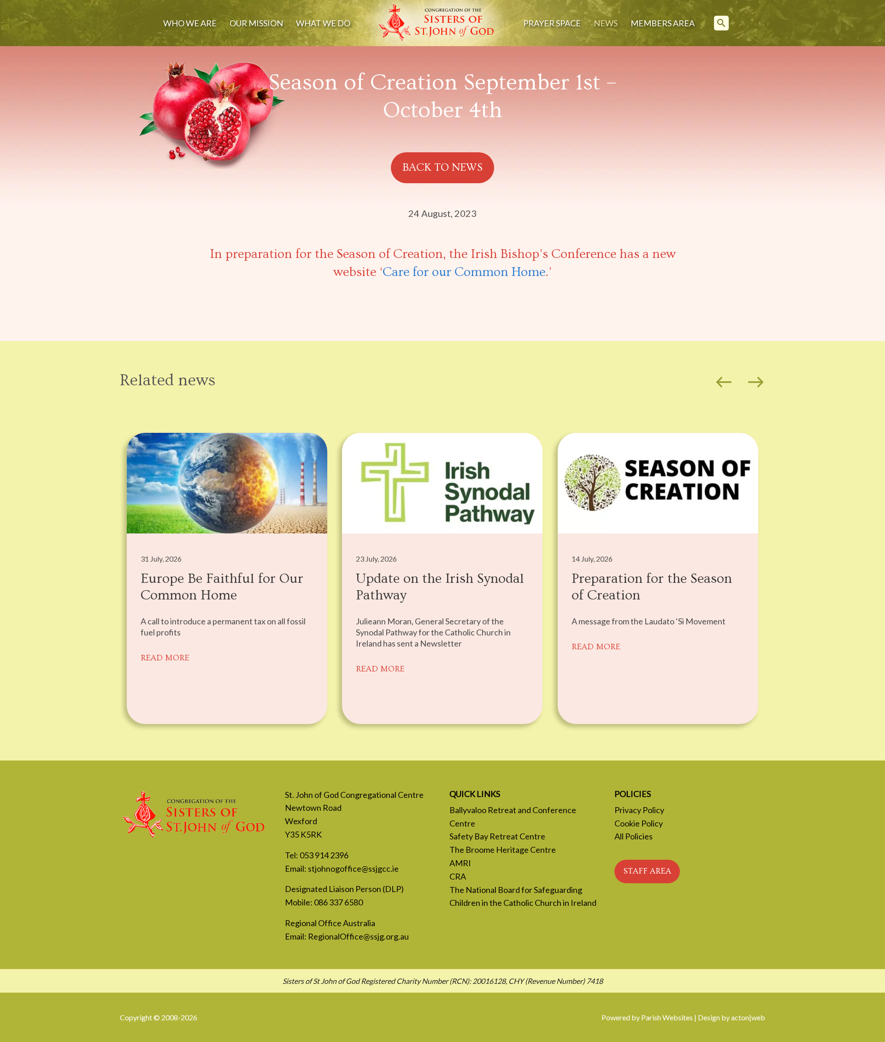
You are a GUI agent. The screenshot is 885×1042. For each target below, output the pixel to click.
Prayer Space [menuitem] (552, 23)
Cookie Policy (638, 823)
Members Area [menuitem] (663, 23)
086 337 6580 (338, 902)
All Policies (633, 836)
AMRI (460, 863)
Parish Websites (667, 1017)
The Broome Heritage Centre (502, 849)
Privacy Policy (639, 810)
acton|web (748, 1017)
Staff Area (647, 871)
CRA (457, 876)
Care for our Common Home (464, 272)
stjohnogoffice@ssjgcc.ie (353, 868)
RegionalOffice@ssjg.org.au (358, 936)
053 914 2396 (324, 855)
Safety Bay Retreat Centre (497, 836)
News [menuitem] (606, 23)
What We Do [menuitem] (323, 23)
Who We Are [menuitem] (190, 23)
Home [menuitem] (437, 23)
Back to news (442, 167)
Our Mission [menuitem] (256, 23)
